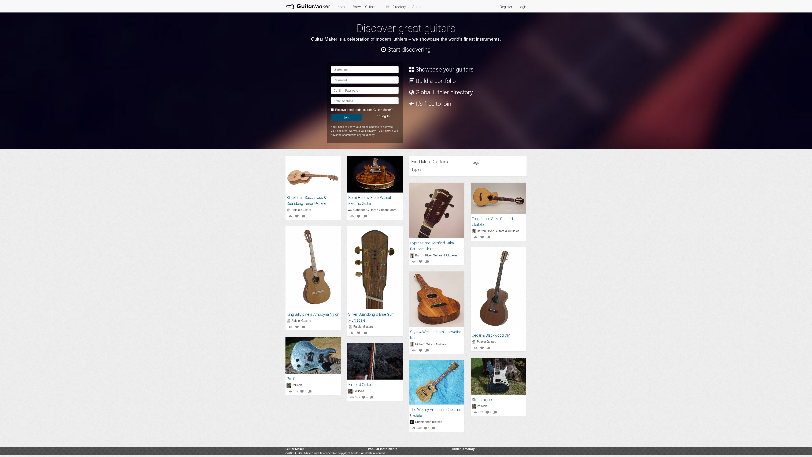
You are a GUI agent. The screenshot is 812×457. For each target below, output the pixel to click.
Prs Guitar (295, 378)
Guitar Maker (294, 449)
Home (342, 7)
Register (506, 7)
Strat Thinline (482, 399)
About (416, 7)
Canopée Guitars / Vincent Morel (375, 210)
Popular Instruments (382, 449)
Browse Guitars (364, 7)
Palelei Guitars (301, 210)
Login (522, 7)
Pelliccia (297, 385)
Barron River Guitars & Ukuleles (436, 255)
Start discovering (408, 49)
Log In (385, 116)
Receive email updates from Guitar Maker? (364, 109)
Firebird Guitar (360, 384)
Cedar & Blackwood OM (491, 335)
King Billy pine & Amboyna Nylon (313, 314)
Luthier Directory (394, 7)
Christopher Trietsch (428, 422)
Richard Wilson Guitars (430, 344)
